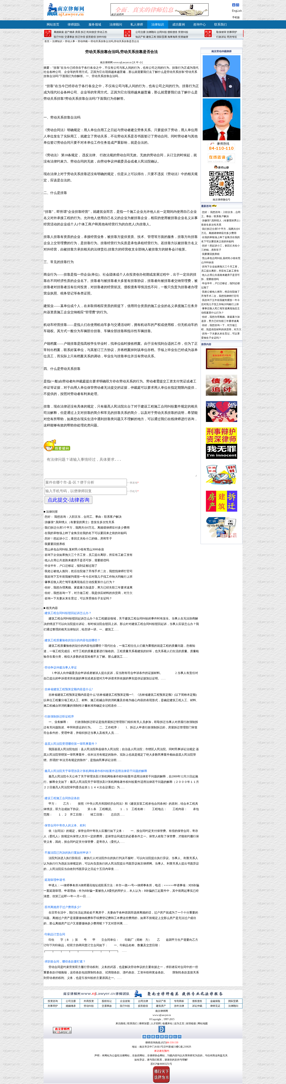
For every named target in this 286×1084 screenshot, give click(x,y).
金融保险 (215, 1001)
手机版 (236, 17)
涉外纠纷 (102, 36)
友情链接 (191, 1023)
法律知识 (157, 24)
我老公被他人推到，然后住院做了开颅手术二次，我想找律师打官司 (89, 571)
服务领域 (95, 24)
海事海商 (172, 36)
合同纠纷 (162, 32)
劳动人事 (70, 41)
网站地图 (203, 1023)
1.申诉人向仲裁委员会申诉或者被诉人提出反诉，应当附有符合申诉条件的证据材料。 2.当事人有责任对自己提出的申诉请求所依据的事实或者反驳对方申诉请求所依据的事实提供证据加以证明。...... (121, 673)
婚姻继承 (71, 1005)
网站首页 (53, 24)
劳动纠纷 (89, 1005)
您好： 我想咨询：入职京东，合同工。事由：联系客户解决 (83, 516)
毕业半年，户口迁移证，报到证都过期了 (71, 565)
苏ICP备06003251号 (161, 1063)
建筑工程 (151, 36)
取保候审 (221, 32)
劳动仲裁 (83, 41)
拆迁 (83, 32)
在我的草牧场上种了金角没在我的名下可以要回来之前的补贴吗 (86, 533)
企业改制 (125, 1001)
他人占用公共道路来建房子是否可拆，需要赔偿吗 (77, 560)
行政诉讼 (221, 36)
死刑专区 (232, 36)
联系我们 (220, 24)
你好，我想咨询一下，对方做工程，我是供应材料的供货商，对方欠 (89, 593)
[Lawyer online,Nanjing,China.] (237, 11)
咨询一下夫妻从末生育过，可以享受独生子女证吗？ (78, 598)
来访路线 (121, 1023)
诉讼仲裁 (197, 1005)
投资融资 (183, 36)
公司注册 (140, 32)
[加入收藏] (237, 5)
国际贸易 (162, 36)
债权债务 (172, 32)
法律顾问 (116, 24)
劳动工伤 (102, 32)
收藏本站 (167, 1023)
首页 (46, 41)
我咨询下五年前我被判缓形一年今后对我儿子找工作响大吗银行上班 (89, 576)
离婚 (56, 32)
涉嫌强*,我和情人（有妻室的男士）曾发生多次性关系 (79, 522)
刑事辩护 (232, 32)
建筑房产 (161, 1005)
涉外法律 (179, 1005)
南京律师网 (106, 62)
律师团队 (74, 24)
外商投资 (89, 1001)
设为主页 (179, 1023)
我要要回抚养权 (55, 544)
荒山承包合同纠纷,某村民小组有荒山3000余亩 (74, 549)
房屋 (77, 32)
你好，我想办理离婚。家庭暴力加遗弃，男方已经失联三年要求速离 (89, 587)
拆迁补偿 (80, 36)
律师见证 (215, 1005)
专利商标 (179, 1001)
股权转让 (107, 1001)
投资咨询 (53, 1001)
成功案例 (178, 24)
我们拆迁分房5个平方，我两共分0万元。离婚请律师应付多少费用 (87, 527)
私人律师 (136, 24)
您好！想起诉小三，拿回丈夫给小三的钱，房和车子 (78, 538)
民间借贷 (91, 32)
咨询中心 (199, 24)
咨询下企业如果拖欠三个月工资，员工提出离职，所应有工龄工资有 (89, 554)
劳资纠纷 (183, 32)
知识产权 (140, 36)
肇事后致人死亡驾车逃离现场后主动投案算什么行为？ (80, 582)
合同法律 (143, 1001)
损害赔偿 (91, 36)
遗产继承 (69, 32)
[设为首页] (233, 5)
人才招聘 (156, 1023)
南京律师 (218, 199)
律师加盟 (144, 1023)
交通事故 (69, 36)
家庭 (61, 32)
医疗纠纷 (59, 36)
